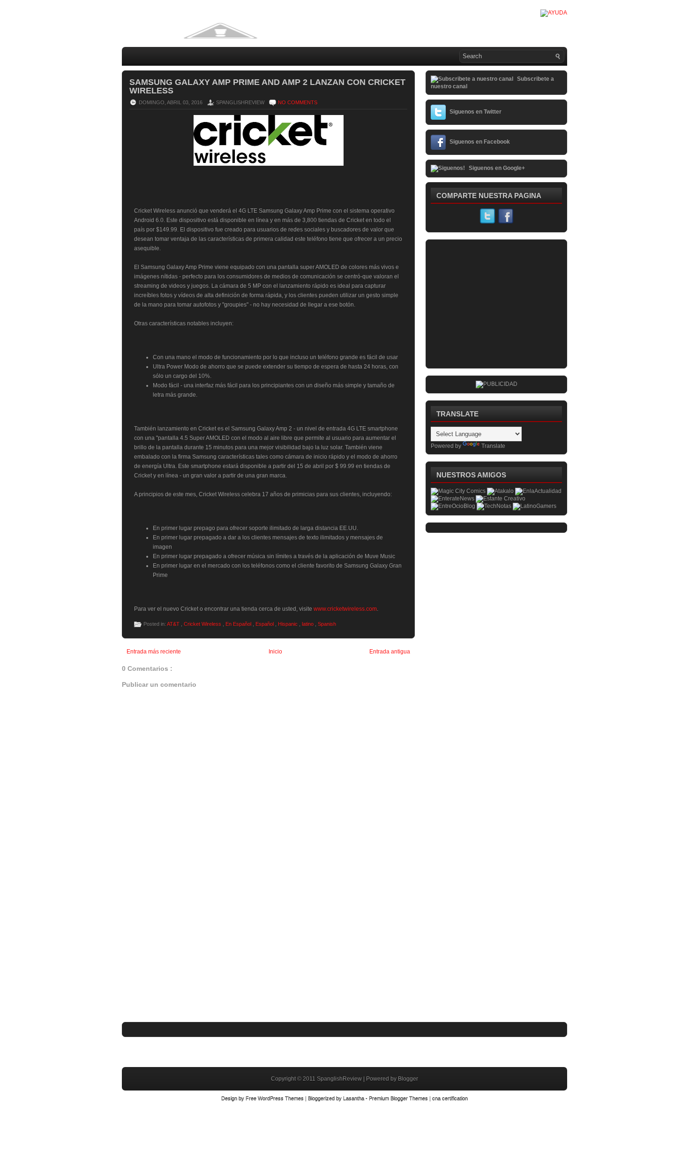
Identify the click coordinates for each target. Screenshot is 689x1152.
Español (265, 624)
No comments (297, 102)
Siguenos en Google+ (497, 168)
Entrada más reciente (154, 651)
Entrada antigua (389, 651)
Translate (493, 446)
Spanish (327, 624)
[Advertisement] (192, 958)
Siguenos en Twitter (475, 111)
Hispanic (288, 624)
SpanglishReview (340, 1078)
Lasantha (354, 1098)
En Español (239, 624)
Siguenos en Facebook (479, 141)
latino (308, 624)
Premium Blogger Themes (399, 1098)
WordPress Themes (281, 1098)
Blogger (408, 1078)
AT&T (174, 624)
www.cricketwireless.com (345, 609)
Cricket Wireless (203, 624)
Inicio (275, 651)
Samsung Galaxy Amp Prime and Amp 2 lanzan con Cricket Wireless (267, 86)
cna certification (450, 1098)
